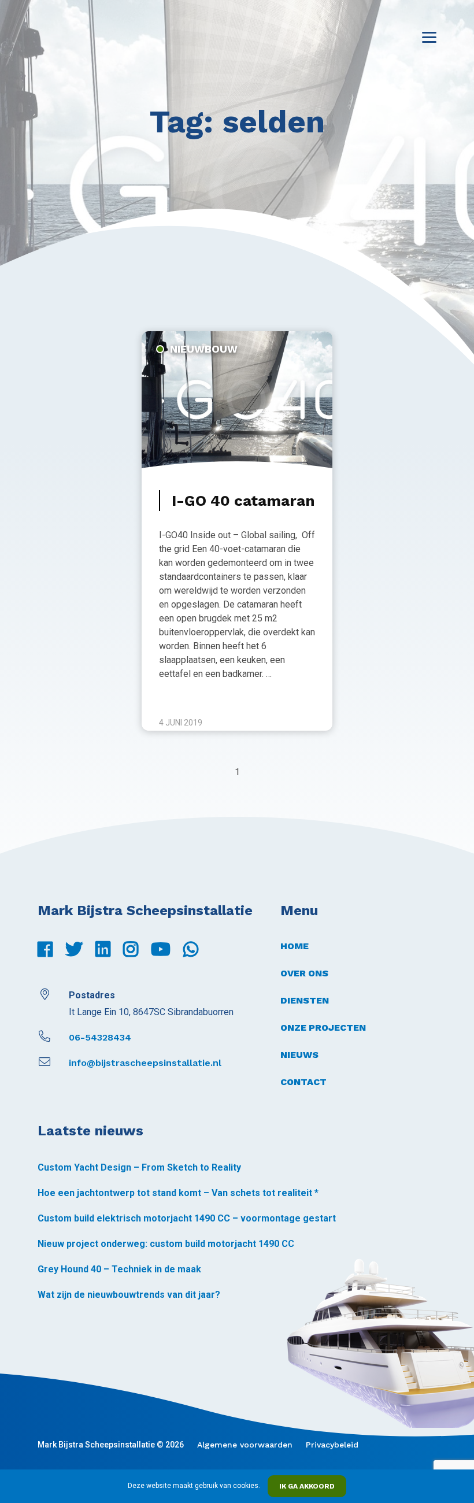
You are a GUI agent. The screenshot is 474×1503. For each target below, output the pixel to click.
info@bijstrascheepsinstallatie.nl (145, 1062)
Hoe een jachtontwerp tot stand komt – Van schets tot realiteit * (178, 1192)
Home (294, 946)
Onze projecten (323, 1027)
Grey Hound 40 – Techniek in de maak (119, 1269)
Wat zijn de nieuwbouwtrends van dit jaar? (129, 1294)
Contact (303, 1081)
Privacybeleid (332, 1444)
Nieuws (299, 1054)
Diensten (304, 1000)
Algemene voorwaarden (244, 1444)
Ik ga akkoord (307, 1486)
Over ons (304, 973)
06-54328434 (100, 1037)
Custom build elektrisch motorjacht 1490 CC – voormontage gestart (187, 1218)
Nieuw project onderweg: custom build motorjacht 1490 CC (166, 1243)
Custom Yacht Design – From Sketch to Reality (139, 1167)
